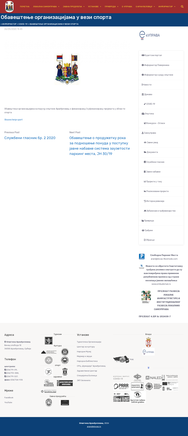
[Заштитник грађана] (138, 397)
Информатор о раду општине (158, 75)
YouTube (8, 402)
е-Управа (127, 6)
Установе (93, 6)
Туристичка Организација (89, 342)
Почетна (24, 6)
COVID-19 (150, 104)
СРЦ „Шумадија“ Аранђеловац (91, 366)
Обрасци (150, 240)
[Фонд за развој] (137, 377)
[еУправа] (148, 352)
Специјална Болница (87, 375)
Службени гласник (155, 162)
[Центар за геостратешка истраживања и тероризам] (154, 386)
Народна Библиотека (87, 361)
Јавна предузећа (72, 6)
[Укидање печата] (137, 386)
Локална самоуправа (45, 6)
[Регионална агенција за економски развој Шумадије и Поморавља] (121, 386)
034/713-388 (12, 373)
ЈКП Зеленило (83, 380)
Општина (149, 113)
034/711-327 (12, 376)
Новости (146, 84)
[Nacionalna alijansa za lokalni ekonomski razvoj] (154, 377)
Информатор (165, 6)
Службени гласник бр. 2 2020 (30, 138)
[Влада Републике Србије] (148, 342)
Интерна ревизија (155, 201)
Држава (148, 94)
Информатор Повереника (156, 65)
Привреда (110, 6)
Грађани (148, 230)
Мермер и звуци (84, 356)
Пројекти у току (154, 181)
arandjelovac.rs (94, 426)
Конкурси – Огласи (155, 123)
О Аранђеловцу (144, 6)
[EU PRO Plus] (170, 386)
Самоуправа (149, 133)
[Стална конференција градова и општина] (170, 377)
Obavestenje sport (13, 119)
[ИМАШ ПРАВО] (121, 397)
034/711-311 (11, 370)
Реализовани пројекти (157, 191)
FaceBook (8, 397)
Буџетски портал (153, 55)
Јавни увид (152, 142)
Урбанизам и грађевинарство (161, 211)
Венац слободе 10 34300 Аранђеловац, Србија (17, 345)
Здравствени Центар (87, 371)
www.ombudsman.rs (161, 284)
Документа (152, 152)
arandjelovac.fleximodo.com (164, 259)
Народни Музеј (84, 351)
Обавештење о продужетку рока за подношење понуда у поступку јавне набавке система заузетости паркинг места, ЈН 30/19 (99, 146)
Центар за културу (86, 347)
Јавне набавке (153, 172)
